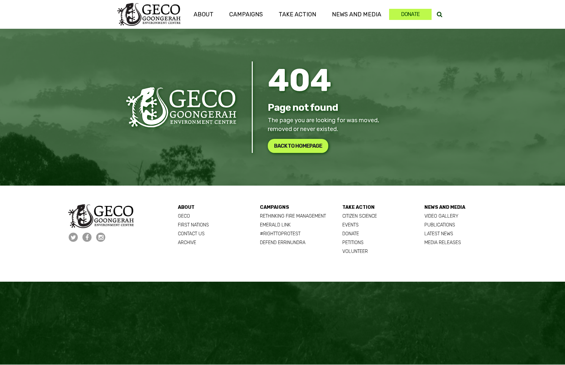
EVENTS (350, 225)
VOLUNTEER (355, 251)
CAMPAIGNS (274, 207)
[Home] (148, 14)
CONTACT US (191, 234)
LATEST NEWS (438, 234)
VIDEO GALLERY (441, 216)
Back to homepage (298, 146)
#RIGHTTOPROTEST (280, 234)
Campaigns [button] (246, 14)
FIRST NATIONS (193, 225)
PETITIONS (353, 242)
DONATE (350, 234)
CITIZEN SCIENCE (359, 216)
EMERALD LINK (275, 225)
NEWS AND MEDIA (444, 207)
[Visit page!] (73, 237)
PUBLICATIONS (439, 225)
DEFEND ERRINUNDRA (282, 242)
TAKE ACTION (358, 207)
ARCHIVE (187, 242)
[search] (440, 14)
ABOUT (186, 207)
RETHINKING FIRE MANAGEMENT (293, 216)
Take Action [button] (297, 14)
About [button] (204, 14)
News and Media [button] (356, 14)
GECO (184, 216)
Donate (410, 14)
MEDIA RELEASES (442, 242)
